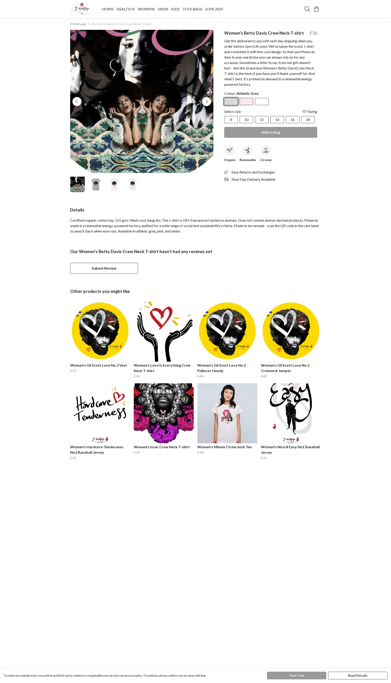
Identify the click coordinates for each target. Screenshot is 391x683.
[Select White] (262, 101)
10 (246, 119)
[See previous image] (76, 101)
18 (308, 119)
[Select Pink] (246, 101)
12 (262, 119)
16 (293, 119)
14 (277, 119)
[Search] (307, 9)
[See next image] (206, 101)
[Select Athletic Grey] (231, 101)
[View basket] (316, 9)
